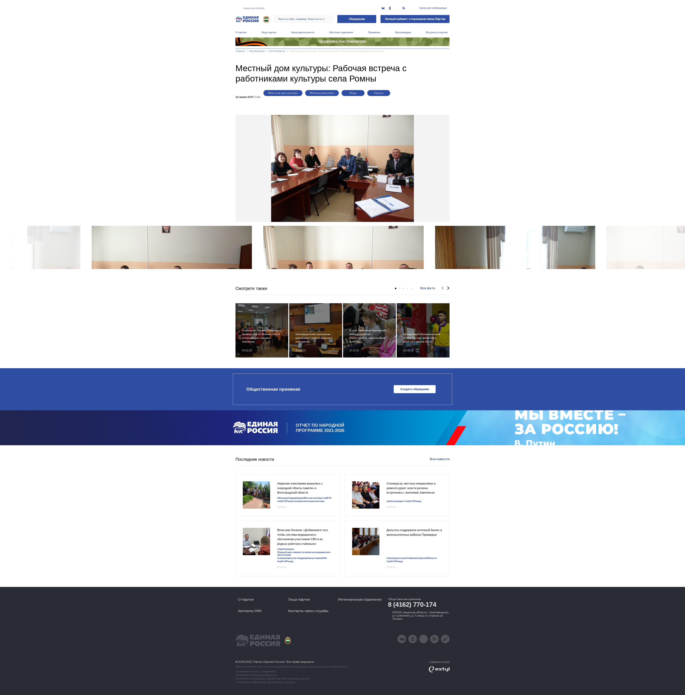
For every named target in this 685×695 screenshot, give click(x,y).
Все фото (427, 288)
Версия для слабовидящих (433, 8)
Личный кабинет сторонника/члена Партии (415, 19)
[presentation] (244, 168)
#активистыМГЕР (322, 498)
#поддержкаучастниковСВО (312, 558)
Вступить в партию (437, 32)
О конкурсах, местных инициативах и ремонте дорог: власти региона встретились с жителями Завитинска (411, 488)
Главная (240, 51)
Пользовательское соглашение (255, 671)
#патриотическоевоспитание (309, 501)
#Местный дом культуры (283, 93)
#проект (379, 93)
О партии (240, 32)
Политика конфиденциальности (256, 675)
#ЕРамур (288, 501)
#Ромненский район (322, 93)
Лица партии (268, 32)
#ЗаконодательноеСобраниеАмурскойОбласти (412, 558)
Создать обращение (414, 389)
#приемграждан (285, 549)
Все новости (440, 459)
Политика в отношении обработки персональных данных (272, 678)
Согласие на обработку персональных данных (265, 682)
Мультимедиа (403, 32)
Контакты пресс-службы (308, 611)
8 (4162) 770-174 (412, 604)
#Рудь (353, 93)
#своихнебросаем (286, 558)
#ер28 (280, 501)
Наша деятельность (302, 32)
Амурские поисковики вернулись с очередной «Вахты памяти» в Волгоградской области (300, 488)
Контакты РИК (250, 611)
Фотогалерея (277, 51)
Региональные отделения (360, 600)
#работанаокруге (396, 501)
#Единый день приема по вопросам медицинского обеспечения (303, 553)
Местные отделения (341, 32)
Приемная (374, 32)
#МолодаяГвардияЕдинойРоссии (295, 498)
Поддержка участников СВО (342, 41)
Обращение (357, 19)
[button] (395, 288)
